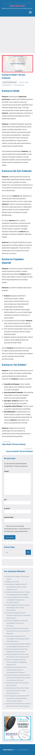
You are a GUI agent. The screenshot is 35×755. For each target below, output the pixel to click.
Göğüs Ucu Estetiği (12, 581)
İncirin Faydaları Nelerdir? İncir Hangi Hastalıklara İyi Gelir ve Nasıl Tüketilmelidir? (17, 607)
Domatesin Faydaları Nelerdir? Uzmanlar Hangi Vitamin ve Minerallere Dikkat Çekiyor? (18, 615)
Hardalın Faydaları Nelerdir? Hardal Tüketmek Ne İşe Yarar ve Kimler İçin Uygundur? (18, 630)
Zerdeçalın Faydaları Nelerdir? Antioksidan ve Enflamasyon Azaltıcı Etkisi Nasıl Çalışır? (17, 638)
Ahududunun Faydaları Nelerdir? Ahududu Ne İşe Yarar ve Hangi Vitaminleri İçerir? (16, 586)
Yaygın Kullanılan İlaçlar (10, 82)
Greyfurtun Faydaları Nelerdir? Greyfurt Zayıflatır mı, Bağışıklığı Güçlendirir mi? (16, 662)
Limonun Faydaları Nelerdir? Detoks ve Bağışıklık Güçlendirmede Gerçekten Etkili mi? (17, 599)
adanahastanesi (6, 85)
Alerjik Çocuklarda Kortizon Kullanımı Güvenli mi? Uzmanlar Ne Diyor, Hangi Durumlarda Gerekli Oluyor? (18, 677)
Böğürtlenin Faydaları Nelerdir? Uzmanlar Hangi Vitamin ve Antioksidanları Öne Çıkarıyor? (16, 669)
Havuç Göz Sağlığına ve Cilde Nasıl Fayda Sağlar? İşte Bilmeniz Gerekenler (17, 623)
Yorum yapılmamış (18, 85)
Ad (5, 499)
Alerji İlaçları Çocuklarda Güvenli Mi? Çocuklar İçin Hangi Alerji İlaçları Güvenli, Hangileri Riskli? (17, 698)
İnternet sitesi (8, 517)
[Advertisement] (17, 35)
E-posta (7, 508)
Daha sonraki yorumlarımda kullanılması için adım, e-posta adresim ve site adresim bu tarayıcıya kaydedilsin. (17, 528)
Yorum (6, 471)
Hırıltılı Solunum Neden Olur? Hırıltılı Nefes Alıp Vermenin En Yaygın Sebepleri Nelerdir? (17, 690)
